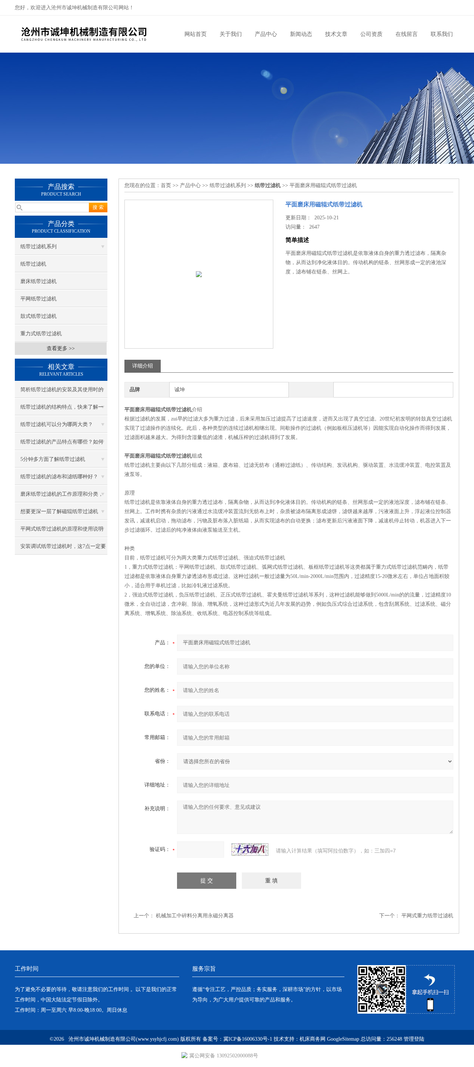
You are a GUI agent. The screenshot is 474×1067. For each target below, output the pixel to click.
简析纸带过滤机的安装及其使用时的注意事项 (61, 392)
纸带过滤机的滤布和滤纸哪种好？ (59, 476)
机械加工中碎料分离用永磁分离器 (195, 915)
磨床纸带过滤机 (38, 281)
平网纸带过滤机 (38, 299)
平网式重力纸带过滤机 (427, 915)
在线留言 (406, 34)
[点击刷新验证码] (249, 849)
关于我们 (231, 34)
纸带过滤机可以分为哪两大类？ (56, 424)
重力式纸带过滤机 (41, 333)
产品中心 (266, 34)
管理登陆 (414, 1039)
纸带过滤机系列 (38, 246)
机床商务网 (313, 1039)
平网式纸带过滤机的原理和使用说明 (61, 529)
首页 (166, 185)
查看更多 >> (61, 348)
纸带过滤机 (33, 264)
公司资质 (371, 34)
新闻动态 (301, 34)
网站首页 (195, 34)
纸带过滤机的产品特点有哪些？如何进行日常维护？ (61, 444)
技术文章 (336, 34)
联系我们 (442, 34)
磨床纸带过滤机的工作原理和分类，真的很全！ (61, 496)
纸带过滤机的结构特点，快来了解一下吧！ (61, 409)
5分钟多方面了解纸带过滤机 (52, 459)
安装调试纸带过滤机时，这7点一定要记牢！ (63, 549)
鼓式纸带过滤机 (38, 316)
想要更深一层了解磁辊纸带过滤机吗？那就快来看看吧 (59, 514)
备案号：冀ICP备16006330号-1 (237, 1039)
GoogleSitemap (343, 1039)
